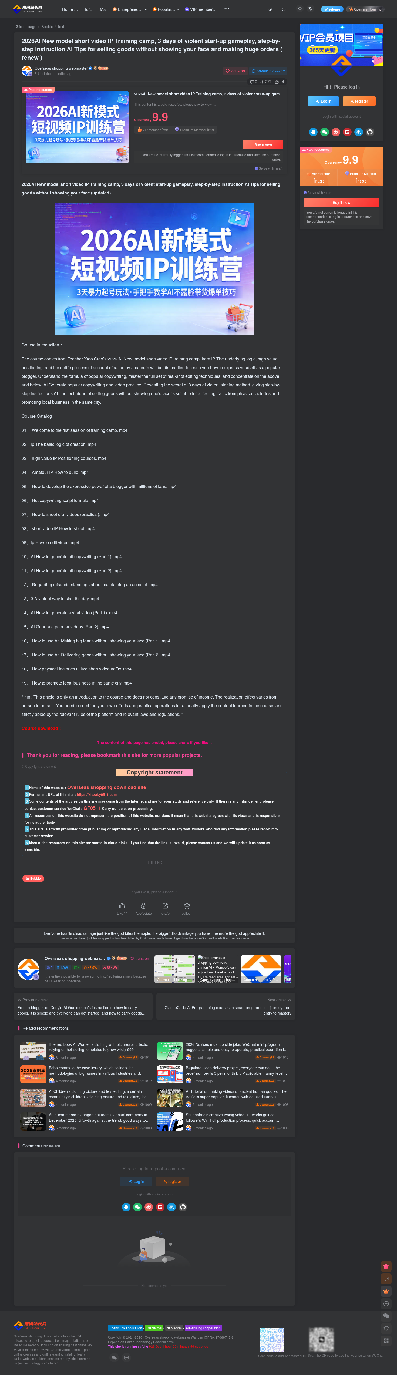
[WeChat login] (137, 1207)
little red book (339, 441)
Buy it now (263, 144)
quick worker (315, 434)
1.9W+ (65, 967)
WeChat (336, 434)
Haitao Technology (139, 1342)
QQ (332, 449)
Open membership (367, 9)
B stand (346, 449)
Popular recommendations (326, 241)
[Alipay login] (171, 1207)
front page (27, 26)
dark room (174, 1328)
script (356, 403)
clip (308, 449)
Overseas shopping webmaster (61, 68)
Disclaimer (154, 1328)
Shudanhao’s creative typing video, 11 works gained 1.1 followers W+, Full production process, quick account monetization (233, 1120)
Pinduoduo (352, 426)
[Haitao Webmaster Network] (31, 1325)
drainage (353, 434)
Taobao (360, 419)
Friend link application (126, 1328)
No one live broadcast (323, 426)
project (311, 395)
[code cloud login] (160, 1207)
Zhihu (353, 411)
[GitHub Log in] (183, 1207)
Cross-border (346, 395)
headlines (361, 441)
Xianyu (326, 395)
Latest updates (364, 241)
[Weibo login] (148, 1207)
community (314, 411)
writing (321, 449)
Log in (139, 1181)
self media (340, 403)
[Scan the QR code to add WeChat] (386, 1316)
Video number (316, 403)
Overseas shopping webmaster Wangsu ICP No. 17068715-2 (189, 1337)
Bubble (47, 26)
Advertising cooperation (203, 1328)
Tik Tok (371, 426)
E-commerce (340, 419)
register (174, 1181)
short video (336, 411)
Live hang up (316, 419)
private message (271, 70)
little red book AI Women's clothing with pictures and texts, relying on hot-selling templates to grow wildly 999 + (98, 1047)
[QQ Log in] (126, 1207)
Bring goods (315, 441)
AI (358, 449)
